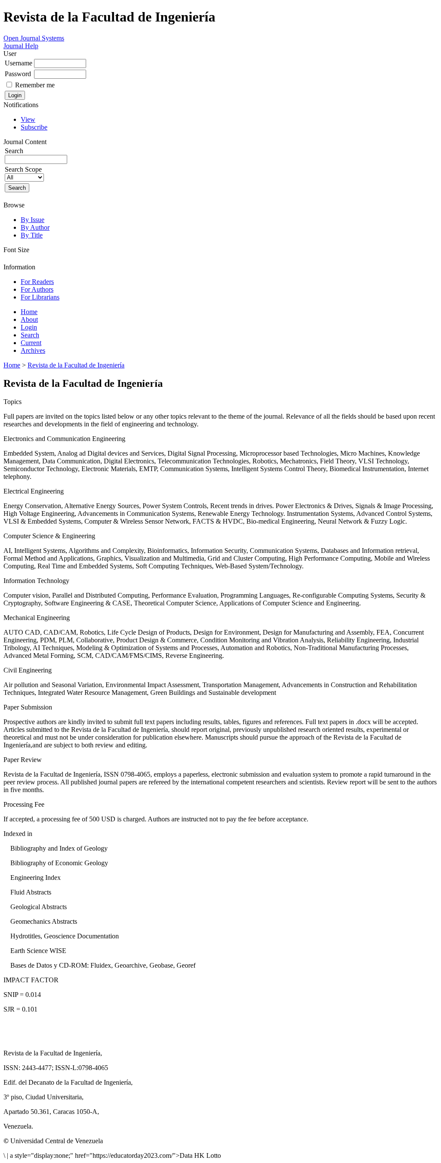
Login (29, 327)
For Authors (37, 289)
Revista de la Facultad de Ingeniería (76, 365)
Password (18, 73)
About (29, 319)
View (28, 119)
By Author (35, 227)
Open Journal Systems (33, 38)
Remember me (35, 85)
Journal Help (20, 45)
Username (18, 63)
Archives (33, 350)
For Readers (37, 281)
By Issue (32, 219)
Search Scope (23, 169)
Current (31, 342)
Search (30, 335)
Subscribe (34, 127)
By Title (32, 235)
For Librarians (40, 297)
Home (29, 311)
